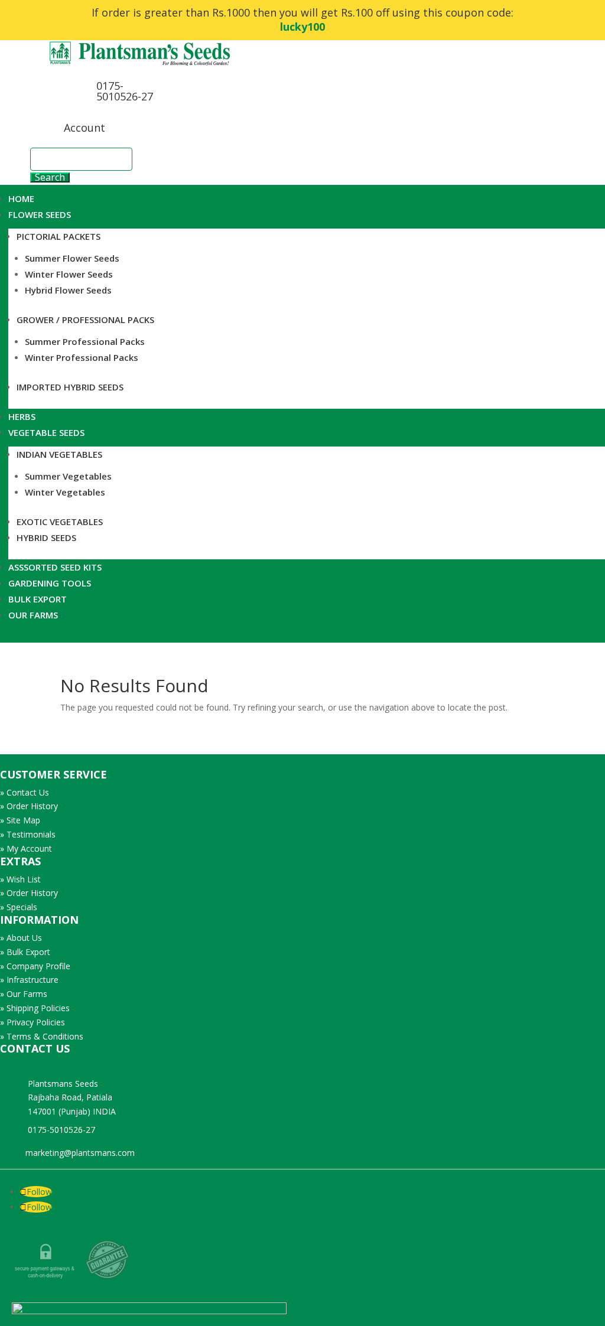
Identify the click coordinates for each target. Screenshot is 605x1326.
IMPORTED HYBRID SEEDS (70, 387)
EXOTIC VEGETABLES (60, 521)
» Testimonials (28, 834)
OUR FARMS (33, 615)
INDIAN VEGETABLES (59, 454)
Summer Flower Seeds (72, 258)
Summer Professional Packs (85, 341)
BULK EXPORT (37, 599)
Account (84, 127)
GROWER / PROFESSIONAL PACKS (85, 319)
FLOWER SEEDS (39, 214)
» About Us (21, 937)
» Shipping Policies (35, 1008)
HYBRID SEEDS (46, 537)
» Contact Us (24, 792)
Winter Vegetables (65, 492)
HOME (21, 198)
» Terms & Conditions (41, 1036)
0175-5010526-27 (124, 91)
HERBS (21, 416)
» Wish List (20, 879)
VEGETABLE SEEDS (46, 432)
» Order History (29, 806)
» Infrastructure (29, 979)
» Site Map (20, 820)
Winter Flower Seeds (69, 274)
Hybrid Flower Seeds (68, 290)
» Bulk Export (25, 951)
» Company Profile (35, 966)
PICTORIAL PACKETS (58, 236)
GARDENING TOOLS (49, 583)
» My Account (26, 848)
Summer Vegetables (68, 476)
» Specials (18, 907)
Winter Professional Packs (81, 357)
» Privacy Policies (32, 1022)
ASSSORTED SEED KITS (55, 567)
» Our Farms (23, 993)
